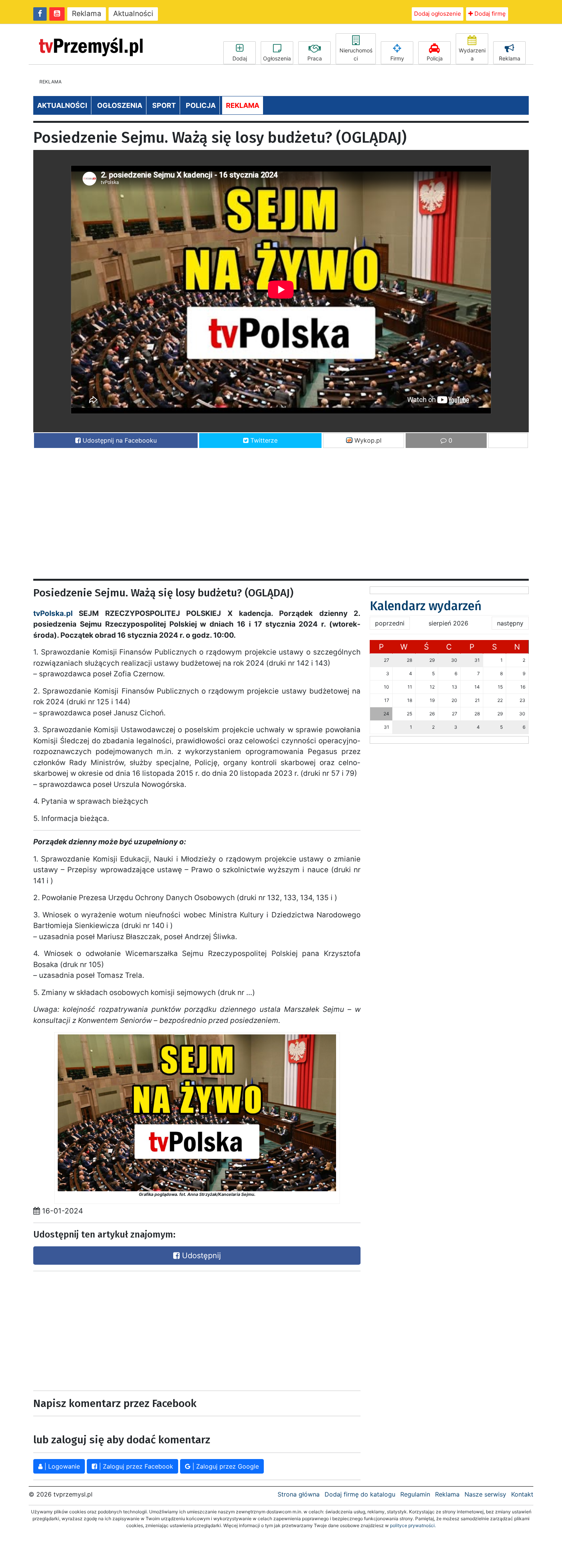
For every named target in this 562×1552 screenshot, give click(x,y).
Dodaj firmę (489, 13)
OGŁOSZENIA (119, 105)
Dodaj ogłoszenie (437, 13)
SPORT (164, 105)
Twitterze (263, 440)
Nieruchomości (355, 54)
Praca (314, 58)
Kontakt (522, 1494)
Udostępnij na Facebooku (119, 440)
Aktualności (133, 13)
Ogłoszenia (277, 58)
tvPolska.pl (53, 613)
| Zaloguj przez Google (224, 1466)
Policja (435, 58)
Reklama (86, 13)
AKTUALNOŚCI (62, 105)
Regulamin (415, 1494)
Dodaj (239, 58)
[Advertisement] (262, 509)
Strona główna (299, 1494)
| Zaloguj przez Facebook (135, 1466)
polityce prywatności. (413, 1525)
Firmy (397, 58)
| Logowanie (61, 1466)
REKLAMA (242, 105)
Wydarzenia (472, 54)
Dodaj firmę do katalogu (360, 1494)
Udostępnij (200, 1255)
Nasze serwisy (485, 1494)
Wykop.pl (367, 440)
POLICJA (201, 105)
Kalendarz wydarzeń (426, 606)
